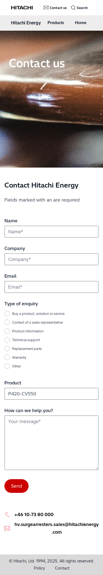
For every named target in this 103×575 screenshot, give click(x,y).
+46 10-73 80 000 (34, 514)
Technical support (26, 340)
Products (56, 22)
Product (12, 383)
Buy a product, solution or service (38, 314)
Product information (27, 331)
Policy (39, 568)
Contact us (58, 8)
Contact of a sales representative (37, 322)
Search (82, 8)
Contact (62, 568)
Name (11, 220)
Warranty (19, 357)
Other (16, 366)
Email (10, 276)
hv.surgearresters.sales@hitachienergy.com (57, 528)
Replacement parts (27, 349)
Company (14, 248)
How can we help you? (28, 410)
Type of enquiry (21, 303)
